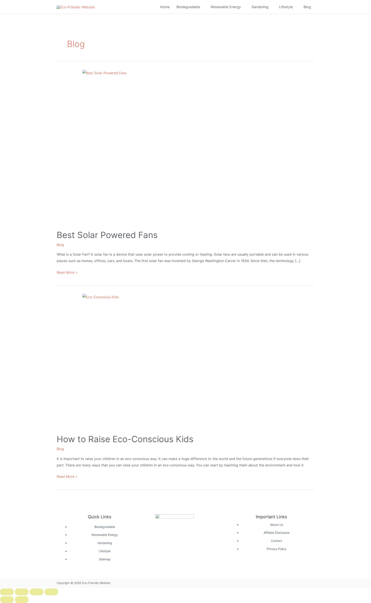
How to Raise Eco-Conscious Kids (125, 439)
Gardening (260, 7)
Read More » (67, 271)
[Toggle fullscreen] (22, 591)
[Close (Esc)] (51, 591)
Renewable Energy (226, 7)
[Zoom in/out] (7, 591)
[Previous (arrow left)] (7, 599)
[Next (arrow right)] (22, 599)
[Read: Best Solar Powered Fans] (185, 147)
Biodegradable (188, 7)
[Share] (36, 591)
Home (165, 7)
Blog (307, 7)
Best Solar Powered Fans (107, 235)
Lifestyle (286, 7)
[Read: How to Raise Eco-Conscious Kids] (185, 361)
